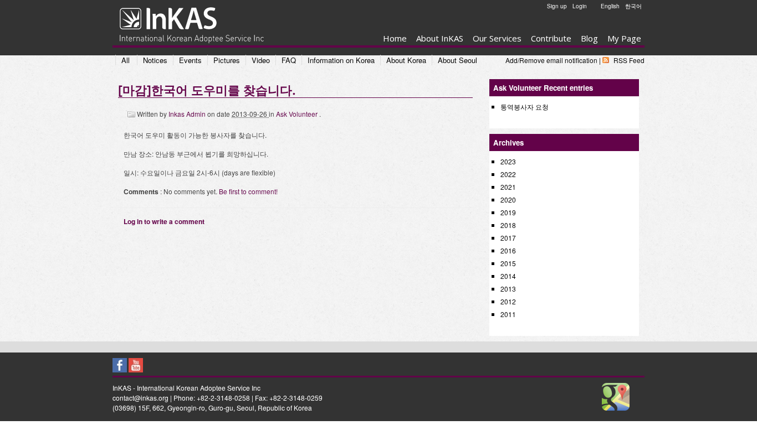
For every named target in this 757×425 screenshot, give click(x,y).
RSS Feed (629, 60)
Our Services (497, 38)
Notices (155, 60)
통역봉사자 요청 (524, 106)
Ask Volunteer (297, 113)
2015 (508, 263)
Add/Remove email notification (551, 60)
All (125, 60)
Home (395, 38)
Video (261, 60)
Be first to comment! (248, 191)
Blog (589, 38)
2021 (508, 186)
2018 (508, 225)
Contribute (551, 38)
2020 (508, 199)
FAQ (289, 60)
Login (579, 6)
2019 (508, 212)
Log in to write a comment (164, 221)
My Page (624, 38)
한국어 (633, 6)
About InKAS (439, 38)
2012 (508, 301)
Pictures (226, 60)
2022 (508, 174)
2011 (508, 314)
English (610, 6)
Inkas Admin (187, 113)
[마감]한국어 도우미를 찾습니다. (206, 89)
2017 (508, 237)
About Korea (406, 60)
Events (190, 60)
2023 (508, 161)
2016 (508, 250)
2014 (508, 276)
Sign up (557, 6)
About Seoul (457, 60)
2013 (508, 288)
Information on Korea (341, 60)
